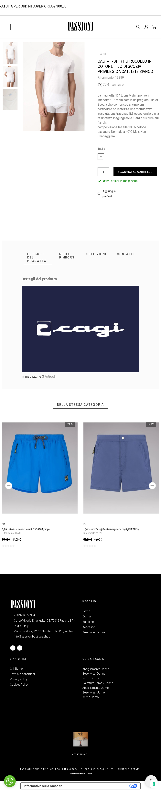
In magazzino (31, 376)
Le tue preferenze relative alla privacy (98, 786)
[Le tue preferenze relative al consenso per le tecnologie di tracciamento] (154, 784)
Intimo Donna (90, 678)
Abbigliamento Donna (95, 669)
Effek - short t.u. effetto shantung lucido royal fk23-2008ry (111, 529)
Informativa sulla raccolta (43, 786)
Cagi (102, 54)
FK (3, 524)
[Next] (152, 485)
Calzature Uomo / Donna (97, 683)
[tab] (38, 257)
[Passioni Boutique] (80, 27)
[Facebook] (13, 648)
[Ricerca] (138, 27)
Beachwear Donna (93, 673)
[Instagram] (19, 648)
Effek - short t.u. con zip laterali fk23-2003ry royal (26, 529)
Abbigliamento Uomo (95, 687)
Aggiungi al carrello (135, 172)
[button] (109, 194)
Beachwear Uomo (93, 692)
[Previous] (8, 485)
